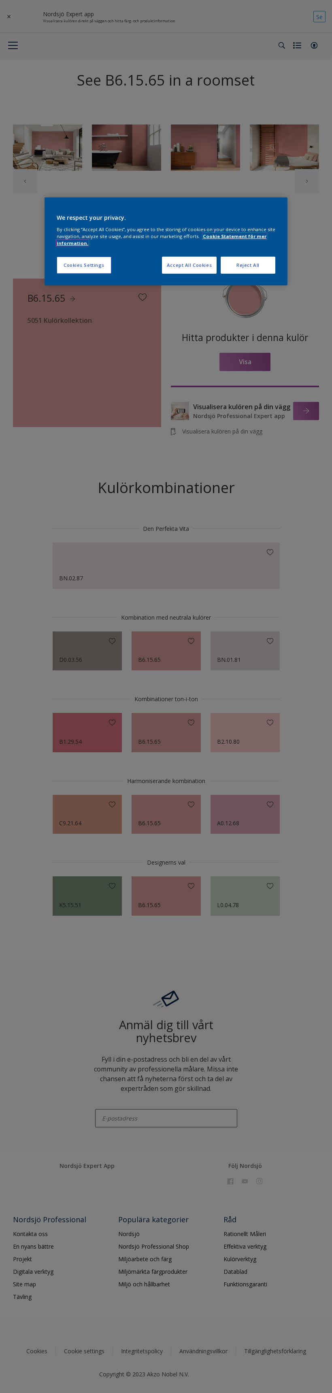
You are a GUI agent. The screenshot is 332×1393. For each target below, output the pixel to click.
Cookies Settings (84, 265)
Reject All (248, 265)
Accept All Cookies (189, 265)
